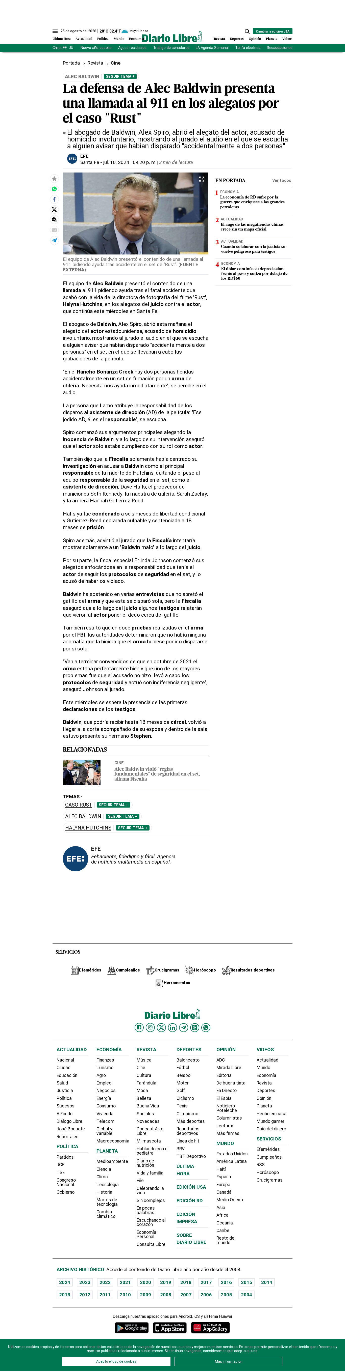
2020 (145, 1282)
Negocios (106, 1090)
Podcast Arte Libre (150, 1131)
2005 (226, 1295)
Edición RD (190, 1201)
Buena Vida (148, 1105)
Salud (62, 1082)
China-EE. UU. (63, 48)
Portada (71, 63)
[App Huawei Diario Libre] (210, 1328)
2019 (165, 1282)
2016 (226, 1282)
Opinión (255, 39)
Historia (104, 1192)
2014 (266, 1282)
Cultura (144, 1075)
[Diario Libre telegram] (183, 1027)
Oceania (224, 1222)
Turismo (104, 1067)
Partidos (65, 1157)
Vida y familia (150, 1173)
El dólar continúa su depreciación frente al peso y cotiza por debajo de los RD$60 (254, 274)
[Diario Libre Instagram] (150, 1027)
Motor (183, 1082)
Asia (220, 1207)
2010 (125, 1295)
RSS (261, 1164)
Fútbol (183, 1067)
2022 (105, 1282)
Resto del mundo (225, 1240)
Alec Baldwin (83, 816)
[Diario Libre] (172, 36)
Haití (221, 1169)
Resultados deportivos (188, 1131)
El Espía (224, 1098)
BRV (181, 1148)
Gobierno (66, 1192)
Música (144, 1060)
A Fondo (64, 1113)
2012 (84, 1295)
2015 (246, 1282)
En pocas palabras (146, 1210)
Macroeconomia (112, 1141)
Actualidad (84, 39)
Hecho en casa (271, 1113)
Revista (219, 39)
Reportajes (68, 1136)
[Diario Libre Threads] (194, 1027)
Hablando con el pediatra (152, 1151)
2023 (84, 1282)
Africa (222, 1215)
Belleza (144, 1098)
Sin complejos (151, 1200)
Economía (136, 39)
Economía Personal (146, 1234)
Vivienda (104, 1113)
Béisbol (184, 1075)
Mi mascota (149, 1141)
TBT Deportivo (191, 1156)
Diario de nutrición (145, 1163)
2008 (165, 1295)
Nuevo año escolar (96, 48)
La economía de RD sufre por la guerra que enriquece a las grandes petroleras (252, 202)
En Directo (226, 1090)
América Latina (231, 1161)
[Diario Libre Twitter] (161, 1027)
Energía (103, 1098)
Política (103, 39)
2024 (64, 1282)
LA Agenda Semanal (212, 48)
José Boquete (71, 1128)
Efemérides (268, 1149)
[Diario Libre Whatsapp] (205, 1027)
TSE (61, 1172)
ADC (220, 1060)
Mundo (119, 39)
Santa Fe (89, 162)
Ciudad (63, 1067)
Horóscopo (268, 1172)
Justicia (65, 1090)
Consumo (106, 1105)
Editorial (224, 1075)
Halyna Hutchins (88, 828)
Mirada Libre (228, 1067)
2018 (185, 1282)
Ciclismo (185, 1098)
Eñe (140, 1180)
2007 (185, 1295)
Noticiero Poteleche (226, 1108)
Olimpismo (187, 1113)
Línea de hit (188, 1141)
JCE (60, 1164)
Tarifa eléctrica (247, 48)
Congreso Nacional (66, 1182)
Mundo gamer (270, 1121)
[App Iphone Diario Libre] (170, 1328)
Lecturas (225, 1125)
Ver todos (281, 180)
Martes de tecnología (107, 1202)
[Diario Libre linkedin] (172, 1027)
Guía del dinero (271, 1128)
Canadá (224, 1192)
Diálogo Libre (69, 1121)
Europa (223, 1184)
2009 (145, 1295)
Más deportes (191, 1121)
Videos (287, 39)
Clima (102, 1176)
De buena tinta (230, 1082)
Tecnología (107, 1184)
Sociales (145, 1113)
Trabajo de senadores (171, 48)
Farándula (146, 1082)
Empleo (103, 1082)
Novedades (148, 1121)
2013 (64, 1295)
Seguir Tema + (120, 76)
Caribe (222, 1230)
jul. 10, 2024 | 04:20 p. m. (130, 162)
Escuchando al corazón (151, 1222)
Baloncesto (188, 1060)
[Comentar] (54, 219)
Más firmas (227, 1133)
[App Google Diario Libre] (132, 1328)
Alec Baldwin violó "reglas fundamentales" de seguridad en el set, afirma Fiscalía (157, 774)
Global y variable (104, 1131)
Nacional (65, 1060)
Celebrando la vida (150, 1190)
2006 (206, 1295)
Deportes (237, 39)
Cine (119, 762)
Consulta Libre (151, 1244)
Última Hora (62, 39)
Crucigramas (270, 1180)
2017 (206, 1282)
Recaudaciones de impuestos (291, 48)
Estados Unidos (232, 1153)
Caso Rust (78, 805)
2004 (246, 1295)
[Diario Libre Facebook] (139, 1027)
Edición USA (191, 1187)
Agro (101, 1075)
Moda (142, 1090)
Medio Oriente (230, 1199)
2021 (125, 1282)
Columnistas (229, 1118)
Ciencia (103, 1169)
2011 (105, 1295)
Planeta (272, 39)
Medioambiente (112, 1161)
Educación (67, 1075)
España (223, 1176)
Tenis (182, 1105)
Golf (181, 1090)
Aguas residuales (132, 48)
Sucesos (66, 1105)
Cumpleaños (269, 1157)
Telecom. (105, 1121)
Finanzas (105, 1060)
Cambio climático (105, 1214)
